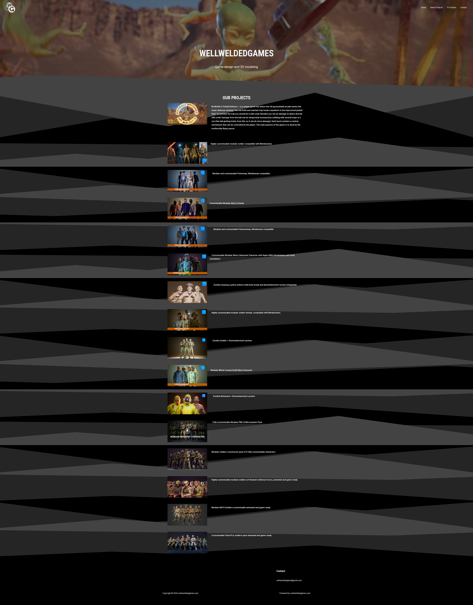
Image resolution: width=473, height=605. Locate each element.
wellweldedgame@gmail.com (289, 580)
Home (423, 7)
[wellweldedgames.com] (9, 7)
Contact (463, 7)
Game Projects (436, 7)
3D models (451, 7)
